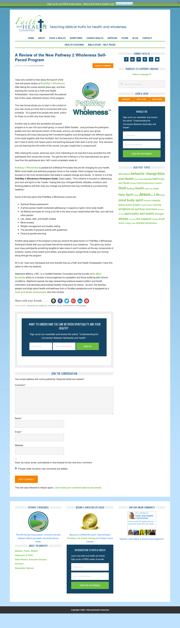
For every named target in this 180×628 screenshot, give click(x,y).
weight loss (130, 223)
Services (19, 563)
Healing (130, 188)
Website (19, 445)
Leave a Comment (103, 65)
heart (156, 188)
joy (152, 195)
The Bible (132, 219)
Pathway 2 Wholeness (26, 167)
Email (18, 431)
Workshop (126, 99)
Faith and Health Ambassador (31, 292)
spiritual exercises (146, 209)
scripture (124, 209)
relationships (146, 205)
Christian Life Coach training (81, 538)
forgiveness (148, 183)
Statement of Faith (24, 555)
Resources (32, 305)
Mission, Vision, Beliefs (26, 550)
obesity (156, 200)
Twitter (121, 223)
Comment (20, 385)
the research (144, 219)
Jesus (144, 194)
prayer (136, 204)
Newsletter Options (24, 568)
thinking (155, 219)
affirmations (124, 173)
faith (155, 179)
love (162, 194)
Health (139, 188)
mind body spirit (130, 200)
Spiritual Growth (47, 305)
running (157, 204)
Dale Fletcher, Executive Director (31, 559)
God (122, 187)
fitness (133, 183)
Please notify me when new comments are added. (43, 468)
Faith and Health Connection (76, 24)
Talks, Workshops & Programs (71, 305)
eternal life (138, 179)
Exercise (147, 179)
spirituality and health (139, 213)
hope (136, 195)
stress (123, 218)
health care (149, 188)
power (128, 204)
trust (162, 219)
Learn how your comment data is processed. (78, 487)
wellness (140, 222)
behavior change (144, 173)
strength (159, 213)
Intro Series (157, 99)
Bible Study (141, 99)
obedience (148, 200)
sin (132, 209)
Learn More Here (124, 4)
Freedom (158, 183)
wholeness (151, 222)
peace (121, 204)
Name (18, 418)
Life (157, 194)
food (139, 182)
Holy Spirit (125, 194)
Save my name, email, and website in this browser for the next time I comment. (53, 462)
